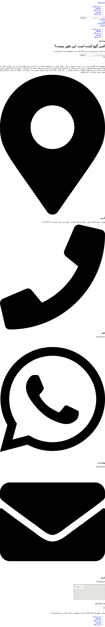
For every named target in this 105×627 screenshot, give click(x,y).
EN (101, 20)
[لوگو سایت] (101, 3)
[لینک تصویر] (100, 609)
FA (104, 20)
